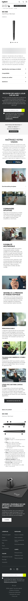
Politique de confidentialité (10, 582)
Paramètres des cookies (15, 594)
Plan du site (14, 596)
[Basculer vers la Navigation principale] (26, 1)
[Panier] (23, 1)
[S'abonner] (23, 110)
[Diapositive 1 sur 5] (11, 42)
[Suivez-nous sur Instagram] (17, 569)
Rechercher (14, 2)
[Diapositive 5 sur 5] (17, 42)
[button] (7, 5)
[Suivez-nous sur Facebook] (11, 569)
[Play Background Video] (23, 179)
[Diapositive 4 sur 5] (15, 42)
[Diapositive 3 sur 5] (14, 42)
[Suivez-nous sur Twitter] (14, 569)
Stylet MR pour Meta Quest (8, 8)
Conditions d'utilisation (14, 590)
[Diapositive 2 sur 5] (12, 42)
